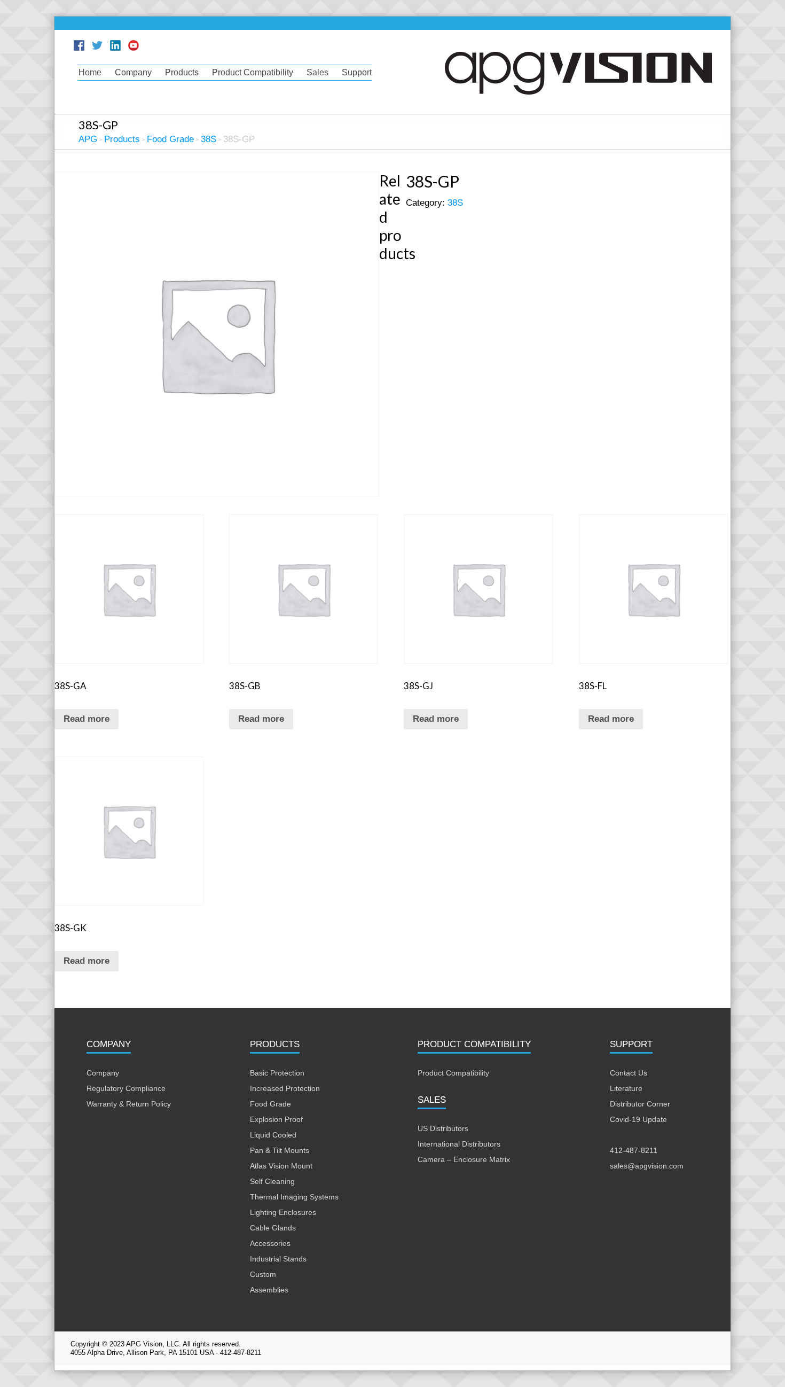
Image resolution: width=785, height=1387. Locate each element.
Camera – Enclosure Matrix (464, 1159)
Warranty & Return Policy (129, 1104)
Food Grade (270, 1104)
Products (182, 72)
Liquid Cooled (273, 1135)
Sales (317, 72)
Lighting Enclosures (283, 1212)
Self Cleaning (272, 1181)
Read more (86, 719)
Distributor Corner (640, 1104)
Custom (263, 1274)
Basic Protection (277, 1073)
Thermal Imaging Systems (294, 1197)
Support (357, 72)
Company (133, 72)
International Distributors (459, 1144)
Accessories (270, 1243)
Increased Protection (285, 1088)
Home (89, 72)
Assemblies (269, 1289)
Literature (626, 1088)
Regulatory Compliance (126, 1088)
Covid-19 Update (638, 1119)
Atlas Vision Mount (281, 1166)
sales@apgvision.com (647, 1166)
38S (455, 203)
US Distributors (443, 1128)
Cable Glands (273, 1228)
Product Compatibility (252, 72)
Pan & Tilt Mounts (279, 1150)
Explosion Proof (276, 1119)
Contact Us (628, 1073)
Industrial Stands (278, 1258)
